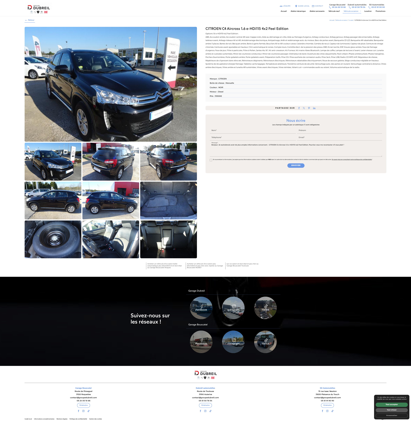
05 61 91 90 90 (378, 7)
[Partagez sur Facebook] (299, 108)
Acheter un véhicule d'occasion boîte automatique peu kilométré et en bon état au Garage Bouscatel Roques (164, 266)
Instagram (233, 310)
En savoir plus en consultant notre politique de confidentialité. (352, 159)
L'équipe (286, 6)
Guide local (28, 419)
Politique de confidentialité (78, 419)
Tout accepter (392, 404)
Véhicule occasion (351, 11)
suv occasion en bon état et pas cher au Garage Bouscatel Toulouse (242, 265)
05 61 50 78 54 (358, 7)
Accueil (284, 11)
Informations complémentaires (44, 419)
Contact (319, 6)
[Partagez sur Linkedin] (314, 108)
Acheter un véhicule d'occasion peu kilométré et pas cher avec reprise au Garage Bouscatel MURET (205, 266)
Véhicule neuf (334, 11)
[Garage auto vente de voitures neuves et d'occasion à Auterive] (38, 8)
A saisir (351, 20)
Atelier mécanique (298, 11)
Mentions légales (62, 419)
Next (194, 85)
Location (368, 11)
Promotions (380, 11)
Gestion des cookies (95, 419)
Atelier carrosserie (317, 11)
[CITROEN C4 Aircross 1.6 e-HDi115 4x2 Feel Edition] (111, 84)
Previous (28, 85)
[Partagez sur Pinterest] (309, 108)
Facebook (201, 310)
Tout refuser (392, 410)
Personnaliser (391, 415)
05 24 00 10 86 (339, 7)
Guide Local (304, 6)
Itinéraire (83, 405)
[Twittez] (304, 108)
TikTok (265, 310)
